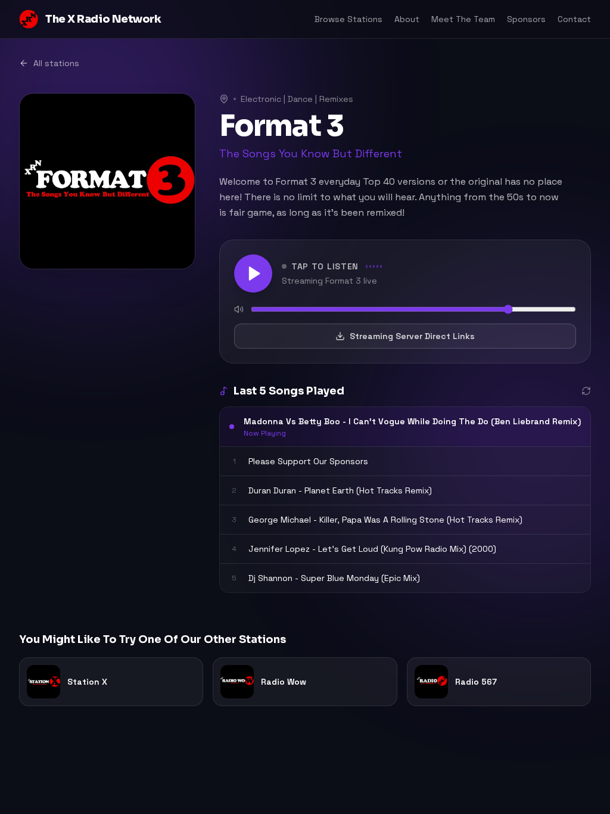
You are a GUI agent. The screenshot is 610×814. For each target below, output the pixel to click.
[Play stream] (253, 273)
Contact (574, 19)
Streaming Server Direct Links (412, 336)
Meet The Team (463, 19)
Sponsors (526, 19)
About (406, 19)
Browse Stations (348, 19)
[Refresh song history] (586, 391)
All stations (56, 63)
